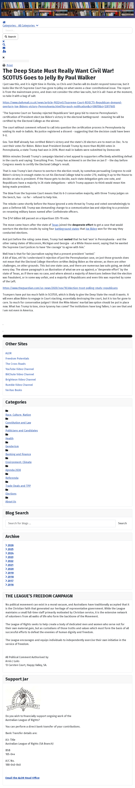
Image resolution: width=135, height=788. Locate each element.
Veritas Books (13, 390)
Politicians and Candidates (21, 430)
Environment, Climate (18, 462)
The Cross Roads (15, 363)
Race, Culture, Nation (18, 414)
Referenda (11, 478)
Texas (55, 224)
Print (10, 65)
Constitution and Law (18, 422)
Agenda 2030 (13, 470)
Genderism (12, 446)
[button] (67, 44)
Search (11, 36)
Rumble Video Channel (19, 384)
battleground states (67, 228)
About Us (10, 501)
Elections (10, 493)
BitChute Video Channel (19, 374)
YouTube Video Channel (19, 369)
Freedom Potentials (17, 358)
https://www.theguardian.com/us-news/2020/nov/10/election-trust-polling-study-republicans (60, 288)
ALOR (8, 353)
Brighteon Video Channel (20, 379)
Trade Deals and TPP (18, 485)
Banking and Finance (18, 454)
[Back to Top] (129, 781)
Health (9, 438)
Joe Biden (91, 228)
